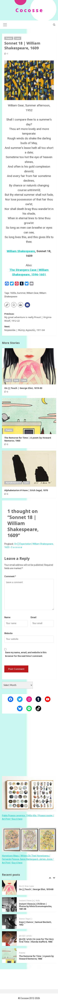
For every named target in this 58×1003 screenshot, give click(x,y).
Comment (10, 576)
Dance (22, 905)
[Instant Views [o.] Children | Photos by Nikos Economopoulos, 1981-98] (9, 890)
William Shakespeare (21, 251)
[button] (5, 24)
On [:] (8, 380)
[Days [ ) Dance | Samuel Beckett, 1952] (9, 907)
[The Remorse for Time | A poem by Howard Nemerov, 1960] (29, 416)
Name (7, 617)
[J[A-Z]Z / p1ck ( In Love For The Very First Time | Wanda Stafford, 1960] (9, 924)
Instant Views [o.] (27, 886)
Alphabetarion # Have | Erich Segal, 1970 (26, 490)
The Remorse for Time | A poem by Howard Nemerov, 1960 (27, 439)
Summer (21, 293)
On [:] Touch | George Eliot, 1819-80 (23, 388)
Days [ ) (29, 905)
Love (17, 38)
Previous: (27, 317)
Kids (38, 886)
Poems (9, 38)
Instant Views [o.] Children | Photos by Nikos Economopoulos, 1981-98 (35, 892)
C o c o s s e (29, 10)
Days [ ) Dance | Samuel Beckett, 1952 (35, 909)
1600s (13, 293)
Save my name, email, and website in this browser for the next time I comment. (26, 654)
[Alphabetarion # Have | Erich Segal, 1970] (29, 469)
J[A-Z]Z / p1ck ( (25, 922)
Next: (24, 328)
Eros (16, 380)
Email (33, 617)
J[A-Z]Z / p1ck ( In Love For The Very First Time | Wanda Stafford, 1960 (36, 926)
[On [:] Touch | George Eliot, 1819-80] (29, 366)
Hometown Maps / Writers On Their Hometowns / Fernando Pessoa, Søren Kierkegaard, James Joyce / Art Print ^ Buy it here (28, 859)
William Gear (32, 293)
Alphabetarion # (13, 482)
